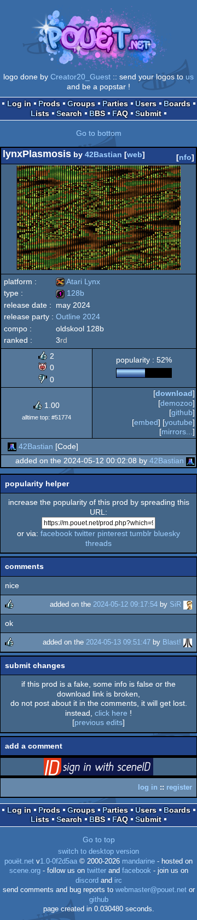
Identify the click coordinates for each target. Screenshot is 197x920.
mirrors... (177, 431)
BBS (97, 113)
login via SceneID (115, 768)
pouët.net (19, 861)
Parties (115, 103)
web (134, 154)
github (98, 900)
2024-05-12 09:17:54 (125, 604)
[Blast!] (187, 642)
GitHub (182, 412)
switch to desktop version (98, 851)
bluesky (167, 533)
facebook (56, 533)
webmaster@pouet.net (151, 890)
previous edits (98, 722)
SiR (175, 604)
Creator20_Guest (80, 76)
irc (118, 880)
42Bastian (103, 154)
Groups (81, 103)
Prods (49, 103)
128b (70, 293)
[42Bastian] (12, 446)
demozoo (176, 403)
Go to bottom (98, 133)
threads (98, 543)
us (190, 76)
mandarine (138, 861)
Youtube (179, 422)
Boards (177, 103)
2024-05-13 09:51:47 (118, 642)
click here (111, 713)
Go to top (99, 839)
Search (69, 113)
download (174, 393)
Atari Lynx (78, 281)
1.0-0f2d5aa (58, 861)
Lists (40, 113)
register (179, 787)
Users (146, 103)
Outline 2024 (78, 316)
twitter (84, 533)
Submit (148, 113)
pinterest (112, 533)
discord (87, 880)
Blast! (172, 642)
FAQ (120, 113)
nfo (185, 157)
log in (148, 787)
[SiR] (187, 604)
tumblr (141, 533)
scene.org (24, 871)
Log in (19, 103)
